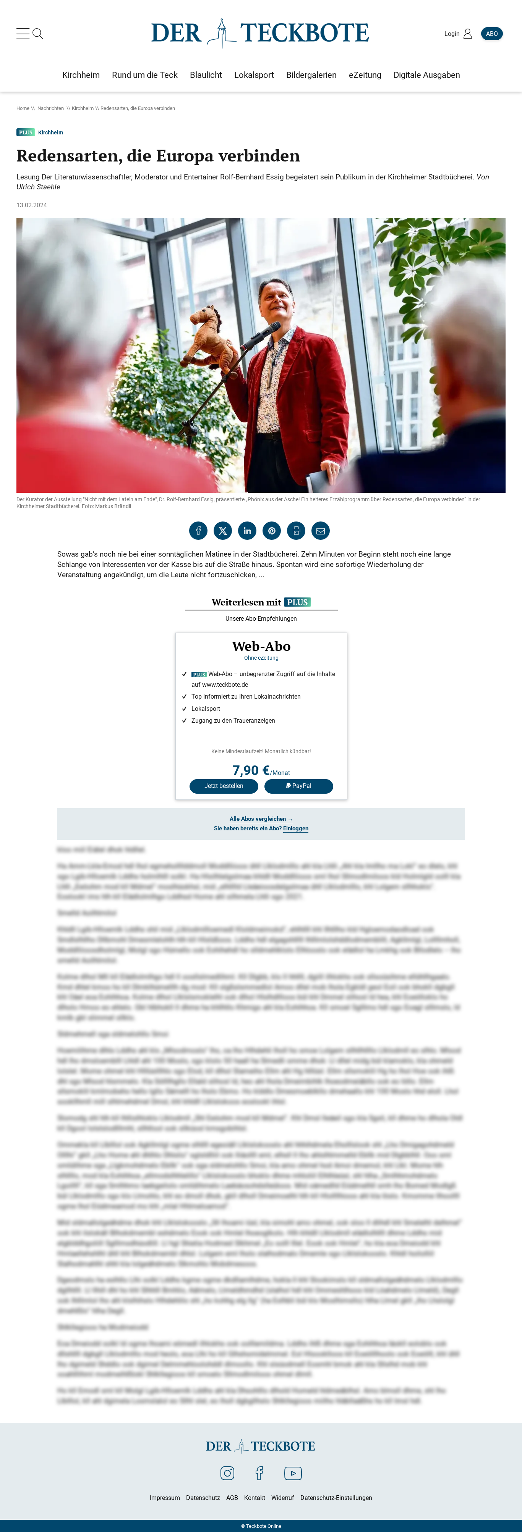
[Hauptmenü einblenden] (24, 33)
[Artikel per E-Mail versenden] (320, 530)
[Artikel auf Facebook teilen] (198, 530)
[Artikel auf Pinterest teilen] (272, 530)
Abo (492, 33)
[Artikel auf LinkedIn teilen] (247, 530)
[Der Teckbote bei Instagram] (227, 1473)
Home (22, 108)
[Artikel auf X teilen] (223, 530)
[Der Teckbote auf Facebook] (259, 1473)
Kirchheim (83, 108)
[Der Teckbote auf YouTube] (293, 1473)
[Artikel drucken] (296, 530)
